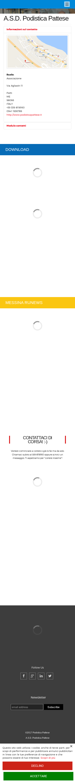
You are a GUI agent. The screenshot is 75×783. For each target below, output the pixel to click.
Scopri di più (48, 757)
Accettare (38, 776)
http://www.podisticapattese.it (24, 114)
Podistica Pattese (16, 4)
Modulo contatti (16, 125)
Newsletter (38, 697)
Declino (37, 766)
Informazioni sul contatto (22, 29)
